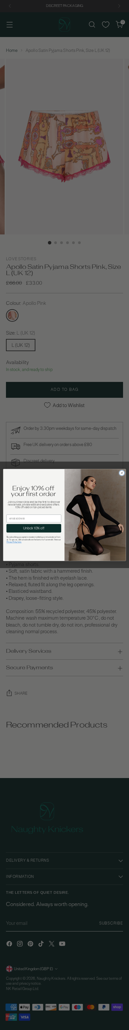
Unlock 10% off (33, 528)
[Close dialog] (122, 473)
